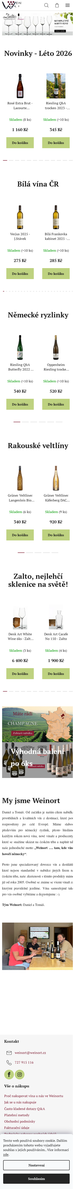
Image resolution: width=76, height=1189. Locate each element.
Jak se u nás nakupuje (20, 1103)
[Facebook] (9, 1075)
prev (4, 91)
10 (62, 160)
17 (52, 291)
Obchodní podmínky (19, 1122)
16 (49, 291)
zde (5, 1154)
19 (57, 291)
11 (68, 160)
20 (60, 291)
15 (46, 291)
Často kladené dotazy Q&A (24, 1109)
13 (40, 291)
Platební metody (16, 1115)
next (68, 91)
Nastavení (36, 1165)
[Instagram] (19, 1075)
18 (55, 291)
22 (66, 291)
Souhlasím (36, 1178)
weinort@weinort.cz (30, 1053)
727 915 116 (24, 1063)
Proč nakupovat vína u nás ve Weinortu (33, 1096)
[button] (15, 24)
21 (63, 291)
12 (37, 291)
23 (69, 291)
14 (43, 291)
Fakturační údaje (16, 1128)
